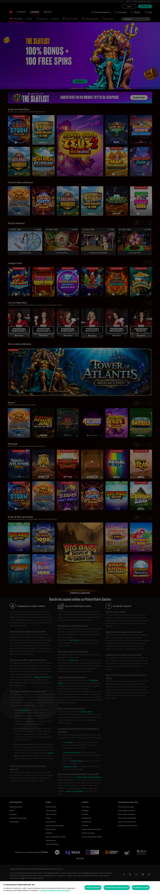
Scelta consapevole (93, 887)
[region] (80, 887)
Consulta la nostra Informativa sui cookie (54, 890)
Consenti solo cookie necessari (117, 887)
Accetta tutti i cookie (141, 887)
